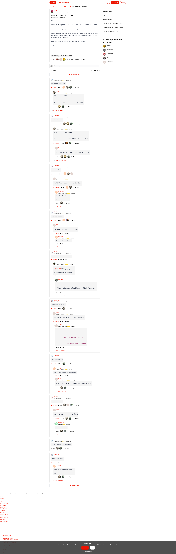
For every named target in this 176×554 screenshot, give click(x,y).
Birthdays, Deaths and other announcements (112, 23)
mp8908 (60, 324)
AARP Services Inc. (4, 521)
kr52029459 (61, 422)
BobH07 (109, 45)
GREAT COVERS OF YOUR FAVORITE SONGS (113, 27)
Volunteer (2, 498)
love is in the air (54, 55)
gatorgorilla (60, 279)
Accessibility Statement (8, 538)
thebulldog (60, 236)
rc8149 (57, 91)
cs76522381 (61, 191)
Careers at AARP (3, 516)
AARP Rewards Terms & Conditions (10, 539)
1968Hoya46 (110, 61)
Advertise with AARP (4, 514)
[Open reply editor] (75, 66)
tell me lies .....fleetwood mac (66, 55)
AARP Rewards (3, 501)
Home (51, 6)
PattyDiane (58, 263)
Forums (55, 6)
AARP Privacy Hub (7, 535)
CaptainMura (56, 79)
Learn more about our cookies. (111, 544)
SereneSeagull (110, 53)
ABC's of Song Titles (107, 19)
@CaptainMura (58, 268)
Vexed (108, 57)
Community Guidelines (63, 2)
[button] (115, 2)
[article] (75, 83)
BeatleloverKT (110, 49)
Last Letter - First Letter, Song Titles (110, 31)
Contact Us (2, 507)
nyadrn (55, 10)
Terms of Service (6, 536)
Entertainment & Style (62, 6)
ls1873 (59, 147)
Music (70, 6)
